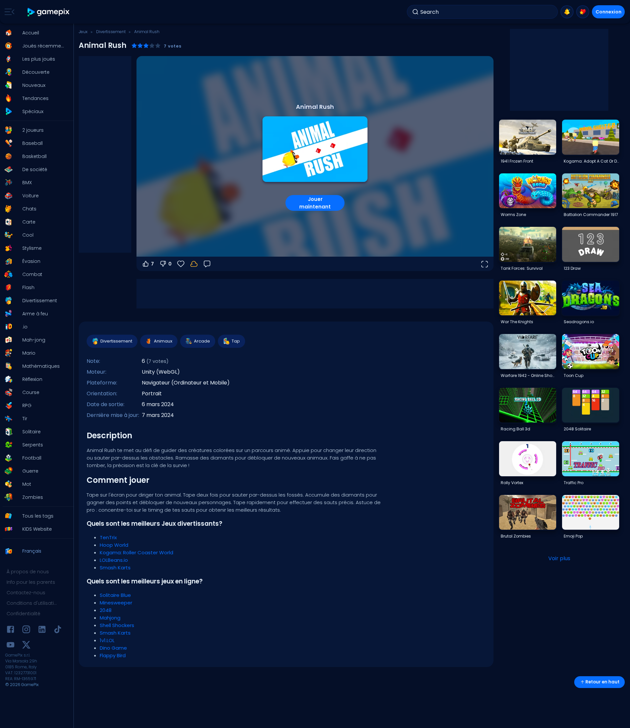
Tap (236, 341)
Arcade (202, 341)
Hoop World (114, 544)
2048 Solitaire (577, 429)
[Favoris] (582, 11)
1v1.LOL (107, 640)
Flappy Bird (113, 655)
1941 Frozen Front (517, 161)
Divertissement (111, 31)
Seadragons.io (579, 322)
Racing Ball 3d (515, 429)
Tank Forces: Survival (522, 268)
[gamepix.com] (49, 12)
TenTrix (108, 537)
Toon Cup (573, 375)
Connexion (608, 12)
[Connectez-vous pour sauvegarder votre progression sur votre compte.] (194, 264)
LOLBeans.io (114, 560)
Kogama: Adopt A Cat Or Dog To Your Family (591, 161)
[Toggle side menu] (8, 12)
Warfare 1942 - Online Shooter (528, 375)
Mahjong (110, 617)
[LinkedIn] (42, 630)
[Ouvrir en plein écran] (484, 264)
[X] (26, 645)
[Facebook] (10, 630)
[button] (35, 32)
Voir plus (559, 558)
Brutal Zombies (516, 536)
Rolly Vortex (512, 482)
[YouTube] (10, 645)
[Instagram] (26, 630)
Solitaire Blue (115, 595)
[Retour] (207, 264)
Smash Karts (115, 567)
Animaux (163, 341)
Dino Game (113, 647)
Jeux (83, 31)
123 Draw (572, 268)
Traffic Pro (573, 482)
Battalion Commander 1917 (591, 214)
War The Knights (517, 322)
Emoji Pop (573, 536)
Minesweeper (116, 602)
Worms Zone (513, 214)
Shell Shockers (117, 625)
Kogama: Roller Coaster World (136, 552)
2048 (106, 610)
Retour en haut (602, 682)
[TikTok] (57, 630)
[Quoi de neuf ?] (567, 11)
